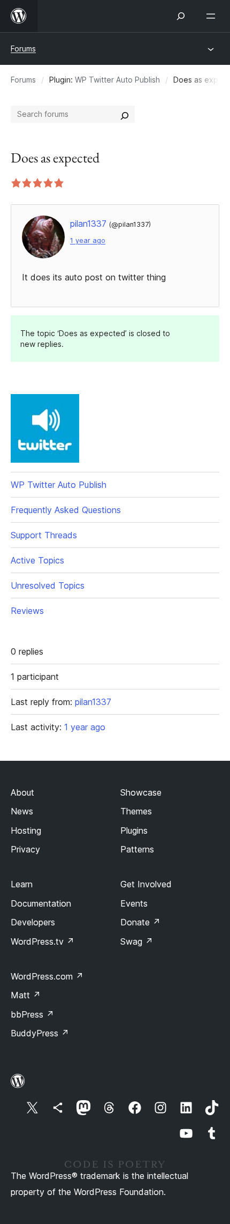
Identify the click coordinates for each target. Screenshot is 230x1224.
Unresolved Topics (48, 585)
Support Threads (44, 535)
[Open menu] (213, 16)
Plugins (134, 830)
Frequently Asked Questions (66, 510)
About (22, 792)
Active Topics (37, 560)
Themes (136, 811)
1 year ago (87, 240)
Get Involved (146, 884)
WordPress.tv (42, 941)
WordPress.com (47, 976)
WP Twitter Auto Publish (117, 79)
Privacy (25, 849)
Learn (22, 884)
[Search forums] (124, 114)
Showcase (141, 792)
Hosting (26, 830)
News (22, 811)
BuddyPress (40, 1033)
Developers (33, 922)
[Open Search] (181, 16)
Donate (140, 922)
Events (134, 903)
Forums (23, 48)
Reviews (27, 610)
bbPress (32, 1014)
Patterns (137, 849)
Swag (136, 941)
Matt (26, 995)
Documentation (41, 903)
